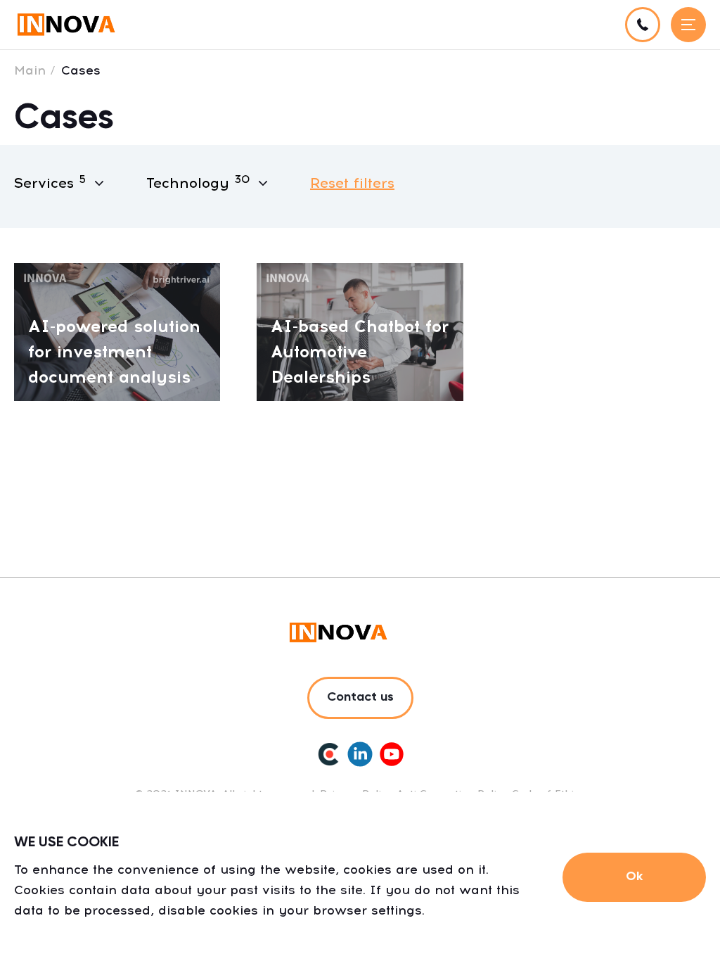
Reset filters (352, 182)
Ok (634, 876)
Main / (35, 70)
